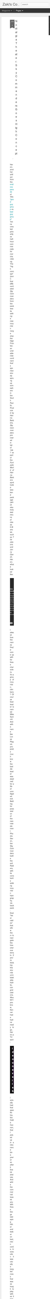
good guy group (12, 204)
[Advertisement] (28, 60)
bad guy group (12, 215)
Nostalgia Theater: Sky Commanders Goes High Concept (16, 87)
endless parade (12, 188)
